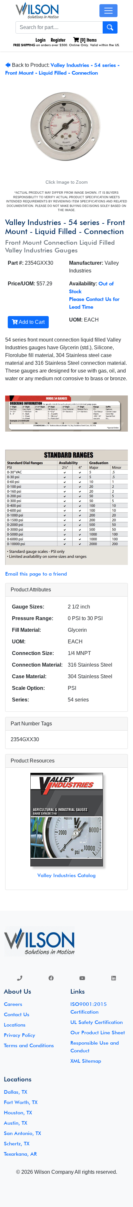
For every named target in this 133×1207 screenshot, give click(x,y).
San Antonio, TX (22, 1133)
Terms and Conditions (29, 1045)
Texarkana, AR (20, 1154)
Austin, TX (15, 1123)
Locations (15, 1025)
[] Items (88, 40)
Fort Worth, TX (20, 1102)
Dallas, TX (15, 1092)
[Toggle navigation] (108, 10)
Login (40, 40)
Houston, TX (18, 1113)
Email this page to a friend (36, 574)
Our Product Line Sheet (97, 1032)
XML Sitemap (85, 1061)
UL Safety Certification (96, 1022)
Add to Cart (31, 322)
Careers (13, 1004)
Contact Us (16, 1014)
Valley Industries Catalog (66, 875)
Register (58, 40)
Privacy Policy (19, 1035)
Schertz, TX (16, 1144)
